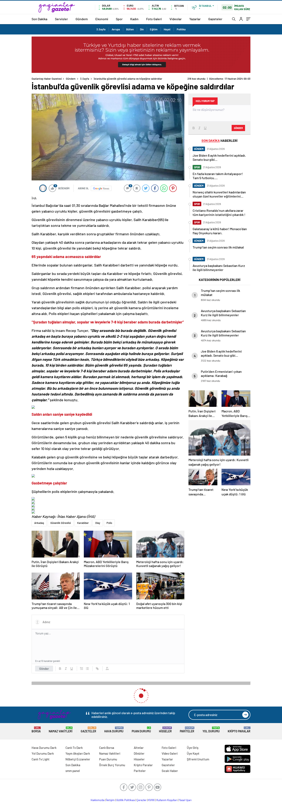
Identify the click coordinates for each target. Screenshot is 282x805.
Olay (97, 522)
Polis (109, 522)
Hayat (167, 29)
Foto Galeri (154, 19)
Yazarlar (195, 19)
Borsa (36, 730)
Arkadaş (39, 522)
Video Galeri (170, 753)
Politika (181, 29)
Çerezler (142, 800)
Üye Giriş (192, 747)
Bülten (130, 29)
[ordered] (81, 668)
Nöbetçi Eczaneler (77, 759)
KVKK (151, 800)
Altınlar (139, 747)
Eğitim (154, 29)
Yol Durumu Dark (43, 753)
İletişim (110, 800)
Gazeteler (215, 19)
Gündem (82, 19)
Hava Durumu (113, 730)
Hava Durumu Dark (44, 747)
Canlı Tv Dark (74, 747)
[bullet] (87, 668)
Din (142, 29)
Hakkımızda (97, 800)
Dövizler (139, 753)
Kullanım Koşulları (166, 800)
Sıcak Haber (170, 771)
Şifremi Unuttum (198, 759)
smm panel (72, 771)
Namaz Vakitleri (60, 730)
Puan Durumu (141, 730)
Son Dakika (39, 19)
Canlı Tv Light (41, 759)
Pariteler (187, 730)
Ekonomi (101, 19)
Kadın (134, 19)
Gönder (44, 668)
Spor (119, 19)
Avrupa (116, 29)
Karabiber (83, 522)
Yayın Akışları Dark (77, 753)
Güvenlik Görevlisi (60, 522)
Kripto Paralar (239, 730)
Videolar (175, 19)
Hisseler (165, 730)
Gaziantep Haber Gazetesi (47, 78)
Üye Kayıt (193, 753)
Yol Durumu (211, 730)
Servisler (61, 19)
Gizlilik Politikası (125, 800)
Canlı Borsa (106, 747)
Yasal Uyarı (185, 800)
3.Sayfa (100, 29)
